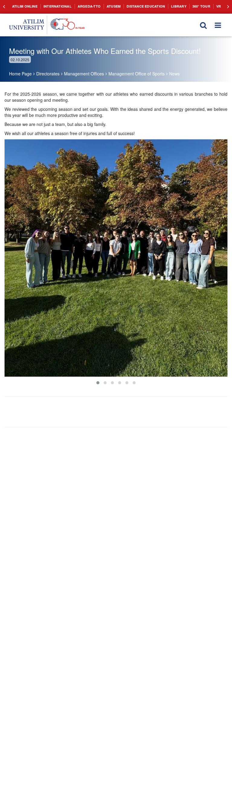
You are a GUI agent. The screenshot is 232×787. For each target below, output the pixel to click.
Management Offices (84, 74)
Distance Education (134, 6)
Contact (218, 6)
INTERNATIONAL (53, 6)
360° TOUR (185, 6)
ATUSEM (104, 6)
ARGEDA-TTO (82, 6)
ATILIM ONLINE (23, 6)
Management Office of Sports (136, 74)
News (174, 74)
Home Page (20, 74)
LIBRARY (164, 6)
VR (202, 6)
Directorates (48, 74)
